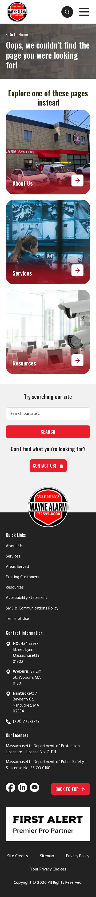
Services (13, 556)
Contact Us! (44, 466)
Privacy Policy (77, 856)
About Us (14, 546)
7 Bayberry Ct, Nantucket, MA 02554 (26, 702)
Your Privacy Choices (48, 869)
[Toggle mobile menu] (84, 13)
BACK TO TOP (67, 789)
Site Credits (17, 856)
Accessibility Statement (26, 598)
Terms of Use (17, 619)
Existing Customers (22, 577)
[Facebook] (10, 789)
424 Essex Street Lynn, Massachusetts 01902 (26, 653)
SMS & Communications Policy (32, 608)
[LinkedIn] (22, 789)
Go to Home (18, 34)
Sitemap (47, 856)
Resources (15, 587)
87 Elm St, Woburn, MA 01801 (27, 677)
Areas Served (17, 567)
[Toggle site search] (67, 12)
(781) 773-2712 (26, 721)
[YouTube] (34, 789)
